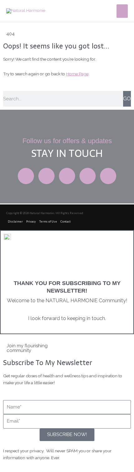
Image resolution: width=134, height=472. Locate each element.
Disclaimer (15, 221)
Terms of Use (48, 221)
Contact (65, 221)
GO (127, 99)
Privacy (31, 221)
